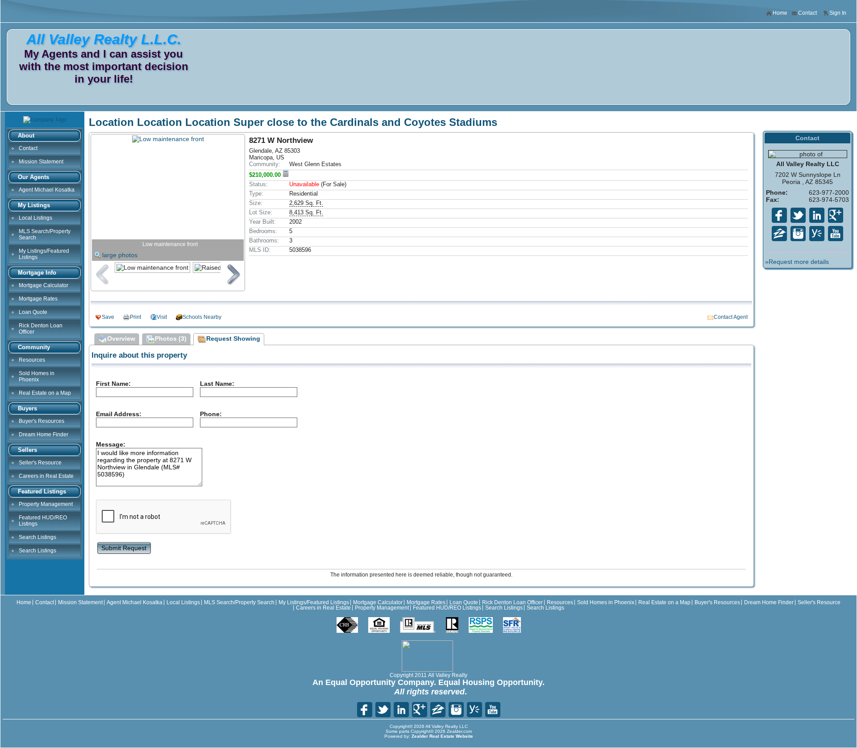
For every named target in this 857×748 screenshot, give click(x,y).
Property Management (46, 504)
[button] (124, 547)
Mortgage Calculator (43, 285)
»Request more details (797, 261)
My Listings (34, 205)
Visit (162, 317)
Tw (798, 215)
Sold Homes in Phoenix (36, 376)
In (798, 233)
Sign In (837, 13)
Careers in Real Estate (46, 476)
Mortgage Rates (38, 299)
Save (108, 317)
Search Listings (37, 537)
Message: (110, 444)
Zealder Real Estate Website (442, 736)
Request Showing (233, 338)
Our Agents (33, 177)
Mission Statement (41, 162)
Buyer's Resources (41, 421)
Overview (121, 338)
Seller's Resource (40, 463)
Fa (779, 215)
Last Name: (217, 383)
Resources (32, 360)
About (26, 135)
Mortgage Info (37, 272)
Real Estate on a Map (45, 393)
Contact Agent (731, 317)
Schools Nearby (202, 317)
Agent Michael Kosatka (47, 190)
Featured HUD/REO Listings (43, 520)
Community (34, 347)
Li (816, 215)
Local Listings (35, 218)
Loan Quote (33, 312)
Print (135, 317)
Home (780, 13)
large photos (119, 255)
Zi (779, 233)
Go (835, 215)
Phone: (211, 414)
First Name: (113, 383)
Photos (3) (171, 338)
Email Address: (118, 414)
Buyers (27, 408)
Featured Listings (42, 491)
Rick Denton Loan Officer (40, 328)
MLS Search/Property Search (45, 234)
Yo (835, 233)
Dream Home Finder (43, 434)
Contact (807, 13)
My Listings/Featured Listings (44, 254)
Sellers (27, 450)
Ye (816, 233)
